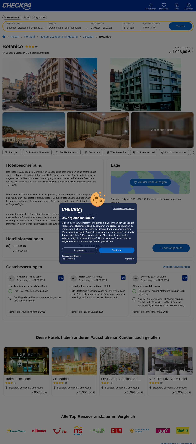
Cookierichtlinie (68, 259)
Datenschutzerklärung (71, 256)
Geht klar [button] (117, 250)
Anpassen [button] (79, 250)
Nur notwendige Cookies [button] (123, 209)
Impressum (129, 259)
